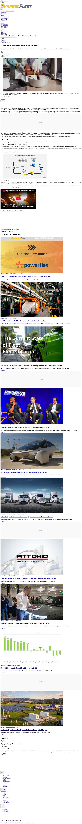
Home (2, 42)
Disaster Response (4, 16)
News (2, 35)
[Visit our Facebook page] (1, 741)
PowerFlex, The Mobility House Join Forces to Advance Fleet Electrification (26, 276)
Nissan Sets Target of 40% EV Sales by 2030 (13, 210)
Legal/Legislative (4, 26)
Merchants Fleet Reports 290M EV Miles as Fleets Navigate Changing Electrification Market (31, 365)
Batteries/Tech (3, 12)
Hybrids (14, 1)
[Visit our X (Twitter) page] (3, 741)
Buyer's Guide (33, 35)
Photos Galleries (15, 35)
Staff (10, 318)
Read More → (3, 281)
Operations (3, 28)
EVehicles (10, 1)
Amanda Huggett (12, 273)
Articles (4, 35)
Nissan (4, 229)
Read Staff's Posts (4, 55)
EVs (11, 229)
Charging (2, 14)
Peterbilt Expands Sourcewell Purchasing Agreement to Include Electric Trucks (27, 517)
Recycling (8, 229)
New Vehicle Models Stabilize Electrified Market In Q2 (19, 668)
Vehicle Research (4, 33)
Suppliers (2, 31)
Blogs (7, 35)
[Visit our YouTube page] (5, 741)
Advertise (2, 37)
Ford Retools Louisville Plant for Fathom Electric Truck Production (23, 321)
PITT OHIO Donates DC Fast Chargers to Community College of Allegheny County (28, 578)
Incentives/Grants (4, 24)
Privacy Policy (3, 822)
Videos (10, 35)
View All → (3, 735)
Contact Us (6, 37)
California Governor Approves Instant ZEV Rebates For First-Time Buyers (25, 623)
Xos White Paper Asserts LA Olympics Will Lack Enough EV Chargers (24, 730)
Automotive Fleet (12, 231)
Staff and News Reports (14, 620)
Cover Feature (5, 1)
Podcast (23, 35)
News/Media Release (13, 469)
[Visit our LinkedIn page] (2, 741)
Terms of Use (9, 822)
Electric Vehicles (4, 19)
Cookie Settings (12, 37)
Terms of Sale (14, 822)
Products (20, 35)
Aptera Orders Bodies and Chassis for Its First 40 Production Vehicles (24, 472)
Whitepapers (27, 35)
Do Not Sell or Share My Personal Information (26, 822)
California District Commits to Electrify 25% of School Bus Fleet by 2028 (25, 427)
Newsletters (3, 3)
